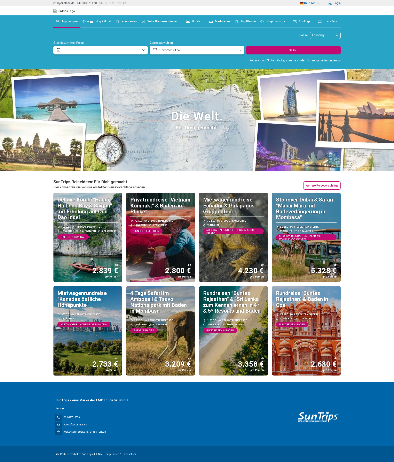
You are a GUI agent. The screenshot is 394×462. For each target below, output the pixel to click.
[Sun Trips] (318, 417)
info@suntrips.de (63, 3)
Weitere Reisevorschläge (322, 185)
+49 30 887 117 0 (87, 3)
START (293, 50)
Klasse (303, 35)
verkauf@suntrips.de (75, 424)
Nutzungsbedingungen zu (324, 60)
